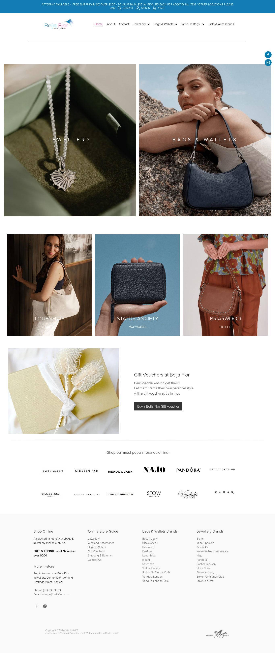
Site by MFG (72, 630)
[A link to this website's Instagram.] (268, 62)
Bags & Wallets (97, 547)
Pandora (202, 559)
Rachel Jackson (206, 564)
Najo (199, 555)
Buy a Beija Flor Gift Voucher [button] (158, 406)
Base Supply (150, 538)
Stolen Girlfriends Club (156, 572)
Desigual (147, 551)
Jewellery (94, 538)
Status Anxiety (151, 568)
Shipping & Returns (100, 555)
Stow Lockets (205, 581)
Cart (161, 8)
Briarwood (148, 547)
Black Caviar (149, 543)
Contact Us (94, 559)
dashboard (52, 633)
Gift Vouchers (96, 551)
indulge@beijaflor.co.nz (55, 594)
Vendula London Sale (155, 581)
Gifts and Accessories (101, 543)
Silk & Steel (204, 568)
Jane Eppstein (206, 543)
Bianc (200, 538)
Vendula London (152, 576)
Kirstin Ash (203, 547)
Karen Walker (205, 551)
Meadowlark (220, 551)
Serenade (148, 564)
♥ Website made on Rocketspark (101, 633)
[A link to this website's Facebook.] (268, 54)
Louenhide (149, 555)
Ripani (146, 559)
